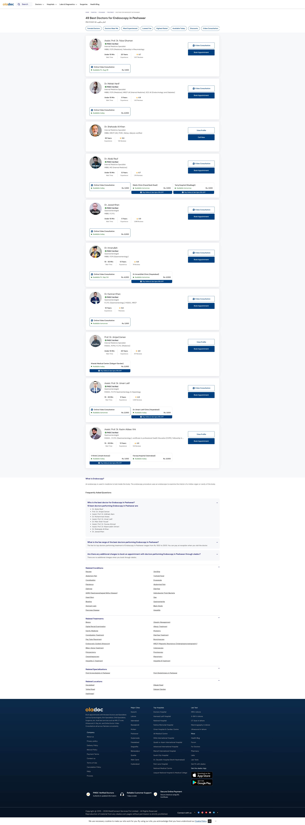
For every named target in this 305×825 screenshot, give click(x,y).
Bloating (89, 601)
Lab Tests (194, 760)
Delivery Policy (92, 745)
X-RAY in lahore (197, 716)
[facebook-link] (199, 813)
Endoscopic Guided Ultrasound (98, 644)
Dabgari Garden (159, 689)
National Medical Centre (162, 768)
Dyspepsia (157, 580)
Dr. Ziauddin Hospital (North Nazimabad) (169, 760)
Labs (193, 755)
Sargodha (134, 747)
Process (90, 776)
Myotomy (157, 631)
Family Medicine (92, 631)
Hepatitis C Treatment (94, 661)
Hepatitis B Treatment (161, 661)
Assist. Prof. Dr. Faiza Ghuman (118, 40)
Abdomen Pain (91, 576)
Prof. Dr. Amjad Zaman (115, 337)
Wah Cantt (135, 760)
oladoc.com (121, 814)
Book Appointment (201, 52)
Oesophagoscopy (92, 656)
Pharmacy (195, 751)
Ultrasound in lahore (198, 729)
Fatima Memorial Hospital (163, 725)
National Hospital (160, 721)
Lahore (133, 716)
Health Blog (195, 738)
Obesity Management (161, 622)
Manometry (157, 656)
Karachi (134, 712)
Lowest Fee (146, 28)
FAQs (89, 771)
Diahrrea (89, 589)
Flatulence (90, 584)
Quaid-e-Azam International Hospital (167, 742)
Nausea (89, 571)
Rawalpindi (135, 725)
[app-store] (202, 775)
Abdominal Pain (159, 584)
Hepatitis (156, 610)
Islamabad (135, 721)
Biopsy (88, 622)
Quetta (133, 755)
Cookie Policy (201, 821)
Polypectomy (91, 652)
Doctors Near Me (111, 28)
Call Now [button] (201, 137)
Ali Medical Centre (160, 734)
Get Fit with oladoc (198, 764)
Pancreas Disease (92, 610)
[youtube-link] (206, 813)
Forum (193, 742)
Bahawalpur (135, 751)
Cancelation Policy (94, 767)
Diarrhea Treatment (160, 635)
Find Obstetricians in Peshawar (165, 673)
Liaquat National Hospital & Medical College (170, 773)
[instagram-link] (202, 813)
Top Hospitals (158, 708)
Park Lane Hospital (160, 764)
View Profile (201, 130)
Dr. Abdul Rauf (111, 158)
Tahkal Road (90, 689)
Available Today (179, 28)
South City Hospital (160, 755)
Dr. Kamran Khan (112, 294)
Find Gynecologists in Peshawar (98, 673)
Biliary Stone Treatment (95, 648)
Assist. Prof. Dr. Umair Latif (117, 383)
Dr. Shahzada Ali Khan (114, 126)
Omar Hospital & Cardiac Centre (166, 729)
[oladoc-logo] (8, 4)
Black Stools (158, 606)
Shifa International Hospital (163, 738)
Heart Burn (90, 597)
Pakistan (94, 12)
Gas (155, 597)
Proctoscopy (158, 652)
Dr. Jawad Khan (111, 204)
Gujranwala (135, 738)
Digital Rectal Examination (96, 626)
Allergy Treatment (160, 626)
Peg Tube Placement (94, 639)
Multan (133, 729)
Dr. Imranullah (110, 247)
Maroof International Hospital (164, 751)
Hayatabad (90, 685)
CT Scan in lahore (198, 721)
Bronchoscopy (158, 639)
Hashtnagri (90, 693)
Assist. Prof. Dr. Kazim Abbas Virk (120, 429)
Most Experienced (130, 28)
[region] (153, 28)
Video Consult (202, 45)
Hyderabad (135, 764)
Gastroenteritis (159, 601)
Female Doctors (93, 28)
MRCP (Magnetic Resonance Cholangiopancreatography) (175, 644)
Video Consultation (210, 28)
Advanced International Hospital (165, 747)
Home (87, 12)
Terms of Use (92, 763)
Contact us (91, 758)
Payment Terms (93, 754)
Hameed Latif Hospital (162, 716)
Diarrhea (156, 589)
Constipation (90, 580)
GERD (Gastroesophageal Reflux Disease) (101, 593)
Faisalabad (135, 742)
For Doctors (195, 747)
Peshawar (102, 12)
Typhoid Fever (158, 576)
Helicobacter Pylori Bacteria (164, 593)
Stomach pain (91, 606)
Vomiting (156, 571)
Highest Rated (162, 28)
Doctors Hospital (159, 712)
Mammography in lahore (200, 725)
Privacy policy (92, 741)
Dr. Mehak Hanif (111, 83)
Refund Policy (92, 750)
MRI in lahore (196, 712)
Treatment (110, 12)
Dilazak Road (158, 685)
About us (90, 737)
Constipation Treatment (95, 635)
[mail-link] (210, 813)
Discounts (194, 28)
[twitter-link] (195, 813)
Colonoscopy (158, 648)
